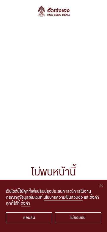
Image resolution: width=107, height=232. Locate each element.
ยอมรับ (29, 218)
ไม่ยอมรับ (78, 218)
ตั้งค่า (25, 203)
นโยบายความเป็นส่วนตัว (63, 197)
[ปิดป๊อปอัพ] (101, 185)
